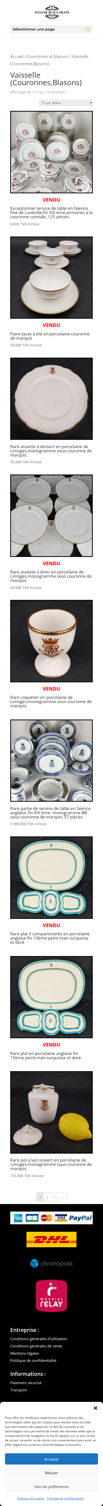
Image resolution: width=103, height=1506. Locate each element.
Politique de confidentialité (65, 1498)
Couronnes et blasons (47, 56)
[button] (95, 1408)
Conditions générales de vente (36, 1345)
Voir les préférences (51, 1486)
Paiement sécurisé (26, 1382)
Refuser (51, 1472)
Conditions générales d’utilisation (38, 1338)
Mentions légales (24, 1353)
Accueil (17, 56)
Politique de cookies (30, 1498)
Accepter (51, 1459)
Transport (18, 1389)
